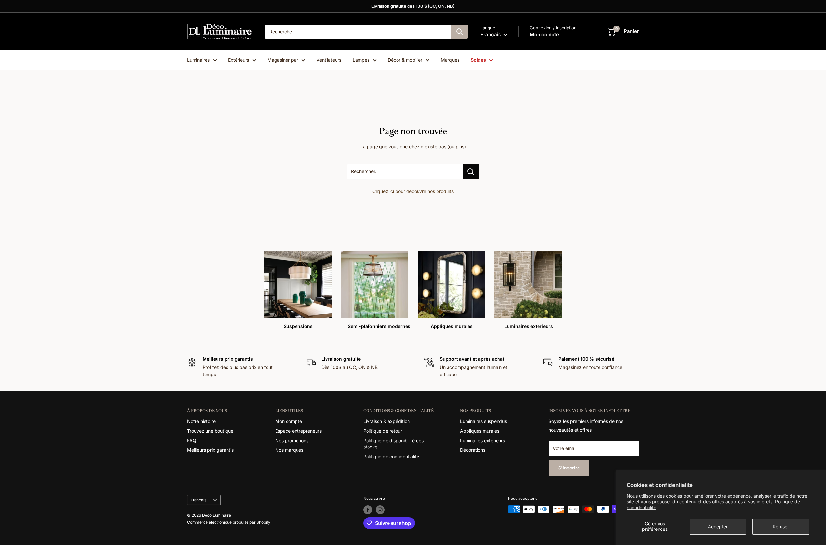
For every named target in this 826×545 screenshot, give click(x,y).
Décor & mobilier (405, 60)
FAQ (191, 440)
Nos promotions (291, 440)
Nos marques (289, 450)
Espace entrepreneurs (298, 431)
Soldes (478, 60)
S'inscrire (569, 467)
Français (198, 500)
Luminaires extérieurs (482, 440)
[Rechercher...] (471, 171)
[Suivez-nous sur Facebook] (367, 509)
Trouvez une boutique (210, 431)
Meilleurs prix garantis (210, 450)
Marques (450, 60)
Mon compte (544, 34)
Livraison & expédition (386, 421)
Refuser (781, 526)
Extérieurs (238, 60)
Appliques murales (479, 431)
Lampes (361, 60)
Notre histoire (201, 421)
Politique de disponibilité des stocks (393, 444)
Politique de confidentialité (391, 456)
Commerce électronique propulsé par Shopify (228, 522)
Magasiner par (282, 60)
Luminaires (198, 60)
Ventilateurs (329, 60)
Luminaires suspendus (483, 421)
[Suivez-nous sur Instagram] (380, 509)
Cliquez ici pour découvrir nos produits (413, 191)
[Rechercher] (459, 32)
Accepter (718, 526)
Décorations (472, 450)
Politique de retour (382, 431)
